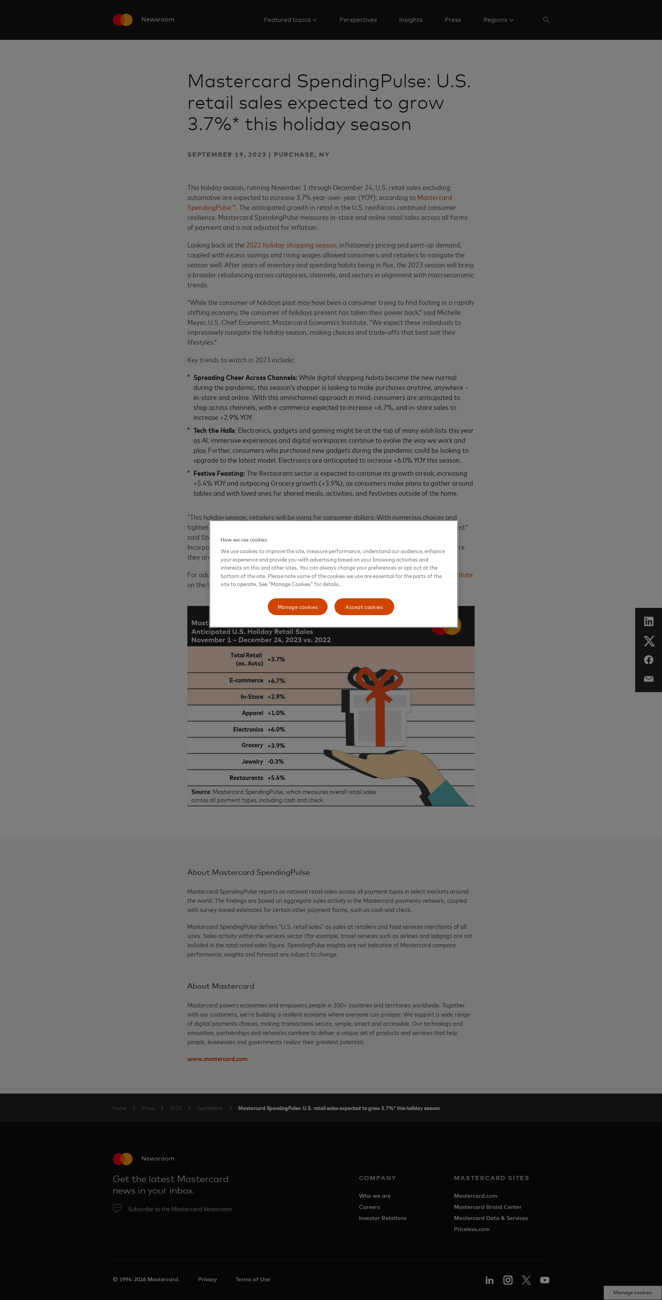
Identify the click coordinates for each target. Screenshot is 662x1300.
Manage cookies (298, 606)
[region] (333, 574)
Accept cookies (364, 606)
